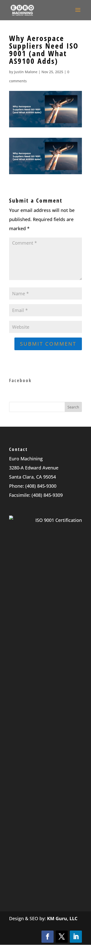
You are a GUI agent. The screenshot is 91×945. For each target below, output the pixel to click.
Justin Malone (25, 71)
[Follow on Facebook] (47, 937)
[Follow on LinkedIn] (76, 937)
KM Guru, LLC (62, 918)
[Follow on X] (62, 937)
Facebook (20, 380)
